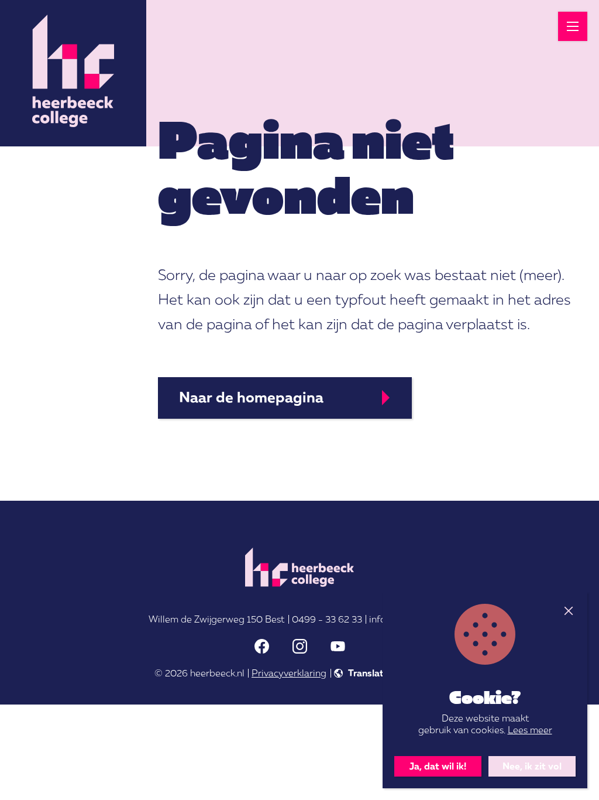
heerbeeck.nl (217, 673)
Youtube (338, 646)
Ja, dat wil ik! (437, 766)
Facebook (261, 646)
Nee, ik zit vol (532, 766)
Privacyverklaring (289, 673)
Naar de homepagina (251, 397)
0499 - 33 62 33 (327, 619)
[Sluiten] (568, 611)
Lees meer (530, 730)
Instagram (299, 646)
